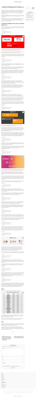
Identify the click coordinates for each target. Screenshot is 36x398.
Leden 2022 (2, 377)
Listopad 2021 (3, 379)
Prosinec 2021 (2, 378)
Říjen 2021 (2, 380)
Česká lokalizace (3, 387)
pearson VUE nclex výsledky (29, 16)
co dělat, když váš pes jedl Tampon (29, 15)
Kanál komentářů (3, 386)
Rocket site (18, 1)
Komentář (3, 348)
